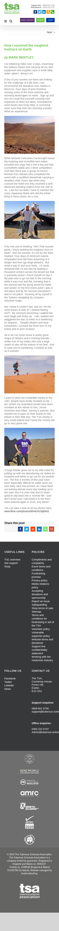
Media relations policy (40, 585)
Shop (7, 566)
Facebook (10, 678)
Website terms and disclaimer (42, 641)
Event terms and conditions (41, 568)
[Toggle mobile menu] (5, 21)
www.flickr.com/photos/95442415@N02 (26, 511)
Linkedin (9, 685)
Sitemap (36, 611)
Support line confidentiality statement (39, 650)
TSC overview (12, 559)
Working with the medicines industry (42, 658)
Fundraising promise (38, 575)
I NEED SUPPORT (27, 20)
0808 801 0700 (49, 5)
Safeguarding (39, 604)
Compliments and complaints (42, 561)
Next (49, 32)
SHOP (50, 20)
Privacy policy (39, 580)
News (7, 689)
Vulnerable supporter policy (41, 634)
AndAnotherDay (29, 873)
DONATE (40, 20)
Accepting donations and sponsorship (40, 594)
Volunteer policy (41, 629)
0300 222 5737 (49, 7)
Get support (11, 563)
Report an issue (41, 601)
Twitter (8, 682)
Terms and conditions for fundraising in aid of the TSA (43, 620)
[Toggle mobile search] (10, 21)
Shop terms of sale (42, 608)
